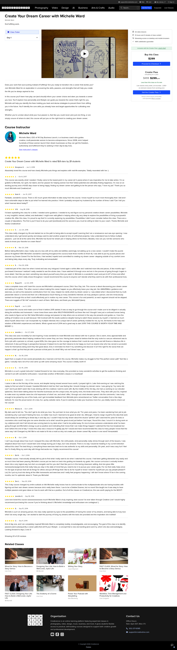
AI (74, 7)
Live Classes (169, 8)
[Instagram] (62, 634)
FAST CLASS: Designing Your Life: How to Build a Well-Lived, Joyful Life (18, 595)
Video (55, 7)
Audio (111, 7)
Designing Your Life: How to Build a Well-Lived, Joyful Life (50, 567)
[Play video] (84, 54)
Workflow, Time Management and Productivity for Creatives (113, 594)
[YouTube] (52, 634)
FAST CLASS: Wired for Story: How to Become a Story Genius (114, 567)
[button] (172, 645)
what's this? (162, 48)
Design (65, 7)
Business (83, 7)
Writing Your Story (75, 566)
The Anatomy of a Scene (46, 593)
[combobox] (129, 8)
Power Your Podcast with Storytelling (78, 594)
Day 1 (9, 37)
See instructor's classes (28, 149)
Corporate (157, 8)
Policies (88, 647)
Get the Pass (146, 8)
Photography (41, 7)
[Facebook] (57, 634)
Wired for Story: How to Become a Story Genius (18, 567)
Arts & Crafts (98, 7)
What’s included (156, 98)
